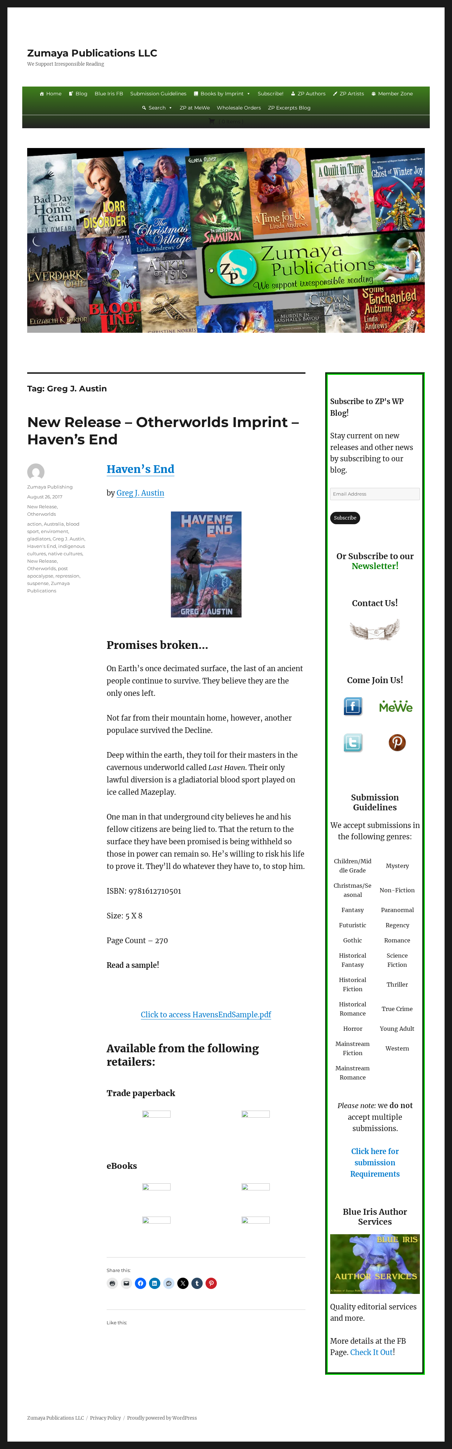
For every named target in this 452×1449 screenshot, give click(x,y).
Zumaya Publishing (50, 487)
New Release (42, 506)
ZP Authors (312, 93)
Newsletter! (375, 566)
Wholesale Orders (239, 108)
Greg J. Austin (140, 493)
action (34, 524)
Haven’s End (140, 469)
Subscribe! (271, 93)
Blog (82, 93)
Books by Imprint (222, 93)
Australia (54, 524)
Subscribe (345, 518)
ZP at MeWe (195, 108)
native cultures (65, 553)
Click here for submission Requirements (375, 1163)
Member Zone (395, 93)
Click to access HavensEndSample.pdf (206, 1014)
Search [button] (157, 108)
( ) (230, 121)
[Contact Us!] (375, 631)
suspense (38, 583)
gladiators (38, 539)
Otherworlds (41, 514)
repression (67, 576)
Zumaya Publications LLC (92, 53)
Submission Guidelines (158, 93)
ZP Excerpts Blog (289, 108)
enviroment (54, 531)
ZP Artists (352, 93)
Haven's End (41, 546)
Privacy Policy (105, 1418)
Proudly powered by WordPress (162, 1418)
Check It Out (371, 1352)
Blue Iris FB (109, 93)
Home (53, 93)
